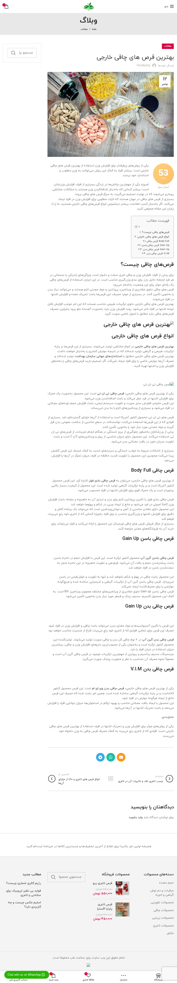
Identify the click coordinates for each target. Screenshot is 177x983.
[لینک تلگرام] (100, 757)
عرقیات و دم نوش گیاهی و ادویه (162, 893)
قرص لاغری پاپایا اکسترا (104, 906)
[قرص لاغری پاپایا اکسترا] (122, 911)
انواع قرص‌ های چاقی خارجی (153, 237)
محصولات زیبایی (163, 918)
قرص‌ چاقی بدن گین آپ (158, 640)
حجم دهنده (166, 883)
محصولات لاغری (163, 926)
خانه (94, 29)
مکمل (170, 933)
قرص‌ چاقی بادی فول (102, 481)
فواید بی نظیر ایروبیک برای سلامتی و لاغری (23, 893)
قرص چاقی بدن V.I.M (158, 253)
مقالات (84, 29)
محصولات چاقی (163, 910)
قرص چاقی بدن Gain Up (156, 249)
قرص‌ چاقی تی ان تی (110, 394)
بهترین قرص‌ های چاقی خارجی (154, 346)
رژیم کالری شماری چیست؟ (23, 883)
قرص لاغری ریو (102, 883)
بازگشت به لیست (110, 778)
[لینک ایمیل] (121, 757)
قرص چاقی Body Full (158, 241)
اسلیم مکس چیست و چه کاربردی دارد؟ (24, 904)
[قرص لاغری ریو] (122, 888)
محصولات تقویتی (162, 902)
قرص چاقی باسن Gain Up (155, 245)
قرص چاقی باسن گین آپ (157, 558)
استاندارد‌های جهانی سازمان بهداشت (98, 356)
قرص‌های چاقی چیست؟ (155, 232)
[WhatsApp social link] (110, 757)
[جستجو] (13, 53)
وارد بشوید (136, 817)
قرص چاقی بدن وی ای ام (108, 688)
